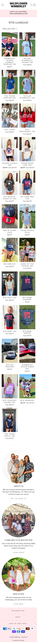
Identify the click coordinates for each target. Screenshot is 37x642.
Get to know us (18, 498)
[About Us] (18, 466)
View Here (18, 604)
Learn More (18, 552)
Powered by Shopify (18, 640)
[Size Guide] (18, 574)
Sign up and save (18, 623)
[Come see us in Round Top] (18, 520)
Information (18, 610)
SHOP (18, 617)
